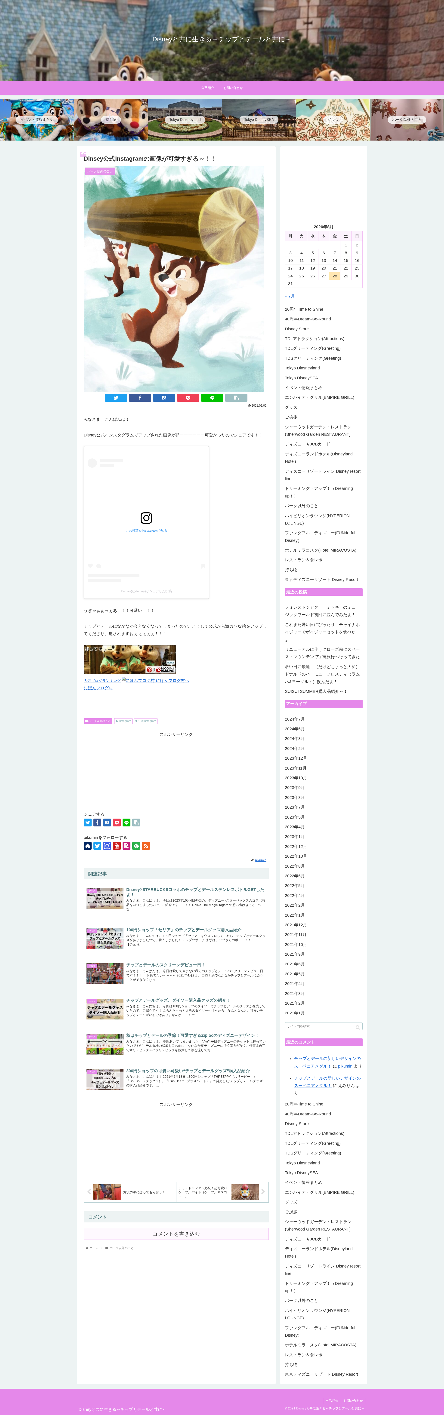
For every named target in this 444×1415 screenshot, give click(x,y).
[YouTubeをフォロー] (117, 846)
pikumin (345, 1066)
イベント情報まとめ (303, 387)
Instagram (124, 721)
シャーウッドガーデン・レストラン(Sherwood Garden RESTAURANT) (318, 431)
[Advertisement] (176, 770)
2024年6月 (295, 729)
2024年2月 (295, 748)
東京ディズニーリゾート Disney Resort (321, 579)
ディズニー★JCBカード (307, 444)
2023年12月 (296, 758)
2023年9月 (295, 787)
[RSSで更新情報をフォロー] (146, 846)
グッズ (291, 407)
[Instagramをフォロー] (107, 846)
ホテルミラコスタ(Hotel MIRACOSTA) (320, 550)
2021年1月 (295, 1013)
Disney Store (297, 329)
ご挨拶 (291, 417)
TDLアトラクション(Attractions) (314, 338)
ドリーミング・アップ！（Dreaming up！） (319, 492)
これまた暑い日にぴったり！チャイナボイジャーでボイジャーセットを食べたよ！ (322, 632)
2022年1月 (295, 915)
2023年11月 (296, 768)
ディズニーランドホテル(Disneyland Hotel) (319, 458)
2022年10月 (296, 856)
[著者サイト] (88, 846)
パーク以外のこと (99, 721)
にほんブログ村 (98, 688)
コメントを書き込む (176, 1234)
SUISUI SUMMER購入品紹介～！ (316, 691)
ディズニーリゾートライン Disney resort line (323, 475)
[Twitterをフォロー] (97, 846)
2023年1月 (295, 836)
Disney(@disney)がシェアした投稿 (146, 591)
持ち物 (291, 570)
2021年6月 (295, 964)
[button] (358, 1027)
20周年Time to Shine (304, 309)
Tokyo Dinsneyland (302, 368)
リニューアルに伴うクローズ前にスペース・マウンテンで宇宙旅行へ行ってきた (322, 653)
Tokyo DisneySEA (301, 378)
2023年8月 (295, 797)
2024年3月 (295, 738)
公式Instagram (146, 721)
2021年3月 (295, 993)
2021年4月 (295, 983)
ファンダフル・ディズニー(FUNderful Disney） (320, 537)
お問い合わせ (353, 1401)
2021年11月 (296, 934)
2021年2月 (295, 1003)
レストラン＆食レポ (303, 560)
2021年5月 (295, 974)
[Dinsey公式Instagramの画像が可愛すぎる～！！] (164, 398)
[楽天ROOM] (126, 846)
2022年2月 (295, 905)
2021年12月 (296, 925)
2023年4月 (295, 827)
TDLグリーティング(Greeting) (313, 348)
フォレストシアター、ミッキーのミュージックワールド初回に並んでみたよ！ (322, 611)
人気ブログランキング (102, 680)
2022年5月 (295, 885)
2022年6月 (295, 876)
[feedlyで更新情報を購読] (136, 846)
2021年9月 (295, 954)
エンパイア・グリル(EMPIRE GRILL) (319, 397)
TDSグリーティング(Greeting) (313, 358)
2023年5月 (295, 817)
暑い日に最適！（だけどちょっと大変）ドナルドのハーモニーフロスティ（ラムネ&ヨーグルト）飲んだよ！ (322, 674)
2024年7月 (295, 719)
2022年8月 (295, 866)
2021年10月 (296, 944)
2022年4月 (295, 895)
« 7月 (290, 296)
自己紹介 (332, 1401)
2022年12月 (296, 846)
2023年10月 (296, 778)
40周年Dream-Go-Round (308, 319)
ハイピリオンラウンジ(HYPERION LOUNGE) (317, 519)
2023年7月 (295, 807)
